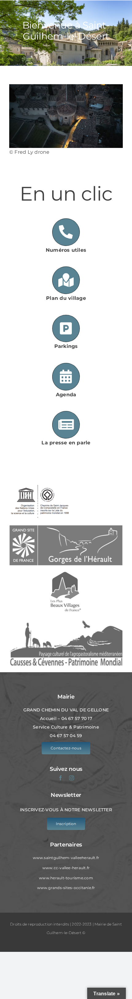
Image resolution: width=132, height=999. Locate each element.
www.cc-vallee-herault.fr (66, 867)
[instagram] (71, 777)
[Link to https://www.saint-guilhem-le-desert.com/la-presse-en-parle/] (66, 425)
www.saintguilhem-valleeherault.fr (66, 857)
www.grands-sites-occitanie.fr (66, 887)
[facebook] (60, 777)
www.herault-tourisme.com (66, 878)
